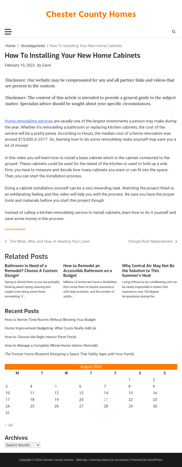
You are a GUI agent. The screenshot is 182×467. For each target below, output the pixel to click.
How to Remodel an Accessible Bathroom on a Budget (87, 270)
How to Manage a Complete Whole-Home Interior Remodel (51, 345)
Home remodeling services (29, 121)
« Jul (9, 425)
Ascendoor (121, 460)
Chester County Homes (91, 15)
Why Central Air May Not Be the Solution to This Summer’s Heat (148, 270)
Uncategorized (15, 229)
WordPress (154, 460)
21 (106, 399)
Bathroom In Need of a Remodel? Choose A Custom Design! (31, 270)
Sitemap (81, 460)
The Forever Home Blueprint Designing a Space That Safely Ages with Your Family (69, 354)
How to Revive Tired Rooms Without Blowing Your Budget (50, 320)
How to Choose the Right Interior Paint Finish (40, 337)
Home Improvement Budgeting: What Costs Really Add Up (50, 328)
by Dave (44, 65)
